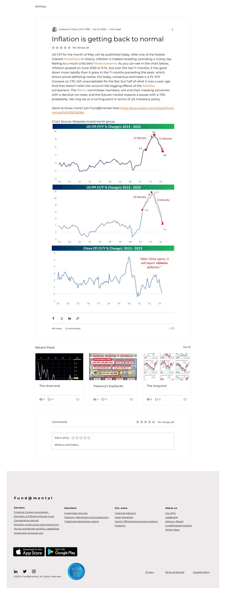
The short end (49, 386)
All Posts (40, 6)
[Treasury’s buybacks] (113, 366)
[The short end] (59, 366)
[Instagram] (33, 571)
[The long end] (167, 366)
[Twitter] (24, 571)
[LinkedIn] (15, 571)
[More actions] (172, 29)
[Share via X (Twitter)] (61, 318)
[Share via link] (77, 318)
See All (187, 347)
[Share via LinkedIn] (69, 318)
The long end (156, 386)
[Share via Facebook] (53, 318)
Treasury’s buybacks (108, 386)
